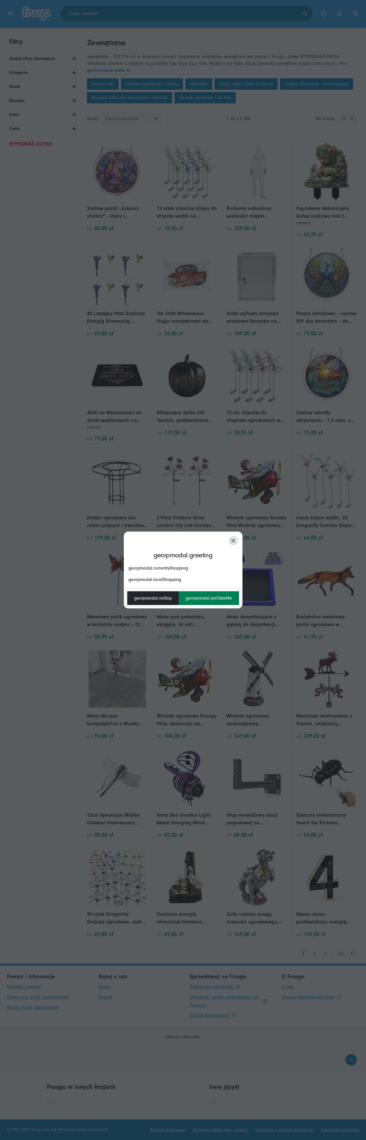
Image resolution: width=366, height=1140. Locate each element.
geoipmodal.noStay (153, 598)
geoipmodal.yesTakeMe (209, 598)
